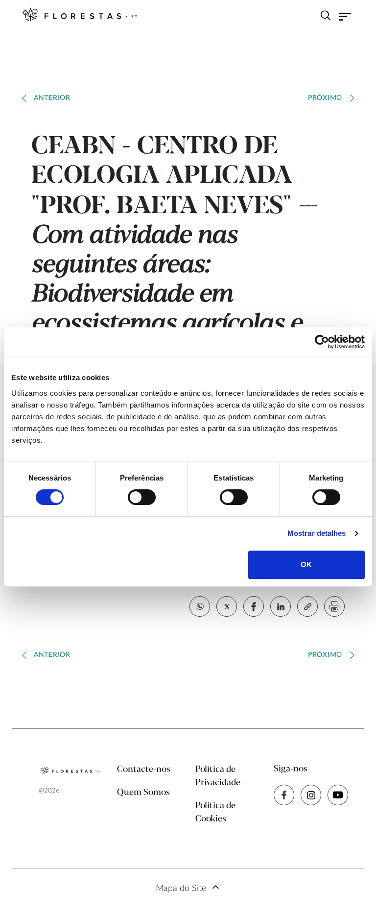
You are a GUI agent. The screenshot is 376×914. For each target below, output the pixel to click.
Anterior (52, 98)
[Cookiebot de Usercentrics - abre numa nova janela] (322, 342)
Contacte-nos (143, 769)
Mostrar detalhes (316, 533)
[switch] (142, 497)
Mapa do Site (181, 888)
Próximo (325, 98)
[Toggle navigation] (345, 17)
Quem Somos (143, 792)
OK (306, 564)
